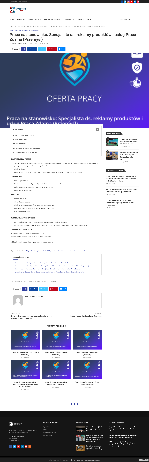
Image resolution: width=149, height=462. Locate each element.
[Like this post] (24, 49)
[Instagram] (128, 2)
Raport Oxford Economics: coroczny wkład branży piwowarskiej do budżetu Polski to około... (122, 429)
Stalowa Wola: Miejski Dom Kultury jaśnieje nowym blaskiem (95, 429)
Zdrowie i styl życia (34, 19)
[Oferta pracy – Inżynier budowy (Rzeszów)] (56, 340)
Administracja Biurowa (19, 281)
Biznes (12, 19)
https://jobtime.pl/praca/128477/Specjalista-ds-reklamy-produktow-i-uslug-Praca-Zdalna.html (59, 251)
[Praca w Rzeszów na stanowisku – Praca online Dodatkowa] (56, 369)
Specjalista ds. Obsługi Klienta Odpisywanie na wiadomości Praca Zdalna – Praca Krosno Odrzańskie (49, 272)
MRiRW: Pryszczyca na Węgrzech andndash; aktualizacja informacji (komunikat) (122, 191)
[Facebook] (122, 2)
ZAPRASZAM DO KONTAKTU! (26, 152)
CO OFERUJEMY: (21, 139)
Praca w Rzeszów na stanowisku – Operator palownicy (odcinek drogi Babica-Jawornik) (25, 384)
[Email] (135, 2)
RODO (45, 429)
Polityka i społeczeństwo (52, 19)
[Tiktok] (138, 2)
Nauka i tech (21, 19)
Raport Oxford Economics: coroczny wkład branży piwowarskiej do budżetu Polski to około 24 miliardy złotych (121, 178)
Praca (89, 19)
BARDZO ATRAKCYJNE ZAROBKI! (28, 148)
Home (11, 26)
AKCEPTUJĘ (144, 460)
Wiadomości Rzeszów (19, 43)
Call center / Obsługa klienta (38, 281)
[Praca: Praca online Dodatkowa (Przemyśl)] (87, 340)
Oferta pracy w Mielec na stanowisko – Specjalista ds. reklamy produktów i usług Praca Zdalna (47, 269)
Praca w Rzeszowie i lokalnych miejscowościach (32, 26)
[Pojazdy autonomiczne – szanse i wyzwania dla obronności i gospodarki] (80, 448)
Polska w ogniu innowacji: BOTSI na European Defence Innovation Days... (129, 156)
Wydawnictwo (47, 435)
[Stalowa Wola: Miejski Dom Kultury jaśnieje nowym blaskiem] (80, 429)
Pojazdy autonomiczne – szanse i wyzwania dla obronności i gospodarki (94, 448)
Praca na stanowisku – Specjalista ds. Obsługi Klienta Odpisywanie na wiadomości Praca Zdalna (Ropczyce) (52, 266)
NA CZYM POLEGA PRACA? (24, 135)
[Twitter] (125, 2)
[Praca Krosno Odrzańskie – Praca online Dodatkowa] (87, 369)
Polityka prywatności (49, 432)
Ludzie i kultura (69, 19)
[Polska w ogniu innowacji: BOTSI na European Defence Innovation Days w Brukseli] (112, 156)
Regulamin (46, 427)
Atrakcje (81, 19)
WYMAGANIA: (21, 144)
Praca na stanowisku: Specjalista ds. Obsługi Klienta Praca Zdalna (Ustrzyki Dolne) (43, 263)
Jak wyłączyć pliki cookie (93, 460)
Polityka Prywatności (76, 460)
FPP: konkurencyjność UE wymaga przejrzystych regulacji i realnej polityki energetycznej (120, 202)
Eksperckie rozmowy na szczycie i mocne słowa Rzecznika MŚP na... (128, 141)
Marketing (54, 281)
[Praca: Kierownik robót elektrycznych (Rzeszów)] (25, 340)
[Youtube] (131, 2)
